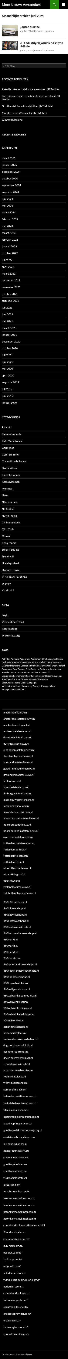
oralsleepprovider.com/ (17, 1313)
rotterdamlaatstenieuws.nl (18, 843)
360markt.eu (10, 945)
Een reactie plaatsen (44, 31)
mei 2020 (7, 368)
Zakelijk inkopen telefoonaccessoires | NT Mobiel (30, 89)
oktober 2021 (10, 294)
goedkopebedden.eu (15, 1164)
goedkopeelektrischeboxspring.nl (22, 1130)
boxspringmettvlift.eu (16, 1150)
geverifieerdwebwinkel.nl (18, 1057)
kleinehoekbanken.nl (15, 1143)
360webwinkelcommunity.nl (20, 995)
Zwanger (36, 686)
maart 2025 (8, 158)
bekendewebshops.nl (15, 1026)
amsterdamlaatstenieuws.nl (19, 718)
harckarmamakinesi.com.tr (19, 1198)
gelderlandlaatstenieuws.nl (19, 768)
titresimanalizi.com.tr (16, 1109)
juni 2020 (7, 361)
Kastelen (6, 672)
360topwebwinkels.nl (16, 983)
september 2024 (11, 185)
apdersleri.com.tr (13, 1286)
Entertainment (58, 665)
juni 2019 (7, 395)
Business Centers (10, 662)
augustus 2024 (10, 192)
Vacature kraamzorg (11, 682)
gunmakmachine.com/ (16, 1334)
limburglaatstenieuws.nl (17, 793)
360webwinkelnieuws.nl (17, 1008)
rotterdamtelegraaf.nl (16, 855)
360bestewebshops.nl (16, 920)
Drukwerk (46, 665)
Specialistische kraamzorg (14, 676)
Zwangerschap (48, 686)
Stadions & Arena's (53, 676)
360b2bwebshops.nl (15, 902)
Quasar (6, 536)
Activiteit (6, 659)
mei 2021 (7, 321)
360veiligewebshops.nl (16, 989)
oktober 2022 (10, 253)
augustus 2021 (10, 300)
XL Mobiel (8, 590)
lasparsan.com (11, 1184)
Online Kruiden (11, 522)
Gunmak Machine (12, 119)
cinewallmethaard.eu (15, 1157)
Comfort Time (10, 454)
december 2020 (11, 341)
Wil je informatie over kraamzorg (17, 686)
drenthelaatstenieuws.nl (17, 737)
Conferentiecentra (52, 662)
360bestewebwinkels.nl (17, 927)
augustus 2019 (10, 382)
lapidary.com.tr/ (12, 1259)
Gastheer (34, 669)
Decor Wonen (10, 468)
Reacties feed (9, 628)
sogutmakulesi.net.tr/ (15, 1306)
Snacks (47, 672)
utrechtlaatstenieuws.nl (17, 868)
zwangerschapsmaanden (13, 689)
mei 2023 (7, 226)
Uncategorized (10, 563)
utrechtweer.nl (12, 880)
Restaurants (16, 672)
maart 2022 (8, 273)
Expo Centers (19, 669)
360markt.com (12, 958)
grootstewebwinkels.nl (16, 1064)
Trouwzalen (42, 679)
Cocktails (39, 662)
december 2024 (11, 171)
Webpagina (32, 682)
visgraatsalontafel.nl (15, 1177)
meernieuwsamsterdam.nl (18, 799)
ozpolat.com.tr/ (12, 1252)
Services (34, 672)
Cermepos (8, 447)
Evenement (7, 669)
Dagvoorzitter (8, 665)
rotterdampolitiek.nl (15, 849)
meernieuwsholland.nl (16, 805)
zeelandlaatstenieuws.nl (17, 886)
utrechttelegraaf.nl (14, 874)
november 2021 (11, 287)
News (5, 495)
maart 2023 (8, 232)
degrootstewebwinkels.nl (18, 1045)
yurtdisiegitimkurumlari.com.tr (21, 1279)
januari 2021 (9, 334)
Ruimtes (26, 672)
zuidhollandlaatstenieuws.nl (19, 893)
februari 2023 (10, 239)
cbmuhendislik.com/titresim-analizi (24, 1225)
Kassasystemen (11, 481)
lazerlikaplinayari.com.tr (17, 1123)
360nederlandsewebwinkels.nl (21, 970)
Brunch (59, 659)
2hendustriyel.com (14, 1232)
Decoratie (25, 665)
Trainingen (7, 679)
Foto (28, 669)
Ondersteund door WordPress (17, 1354)
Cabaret (22, 662)
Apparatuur (25, 659)
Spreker (41, 676)
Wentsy (6, 583)
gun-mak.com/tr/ (13, 1245)
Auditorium (36, 659)
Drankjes (37, 665)
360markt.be (10, 951)
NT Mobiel (8, 508)
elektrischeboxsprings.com (19, 1137)
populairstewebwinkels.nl (18, 1070)
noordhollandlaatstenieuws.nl (20, 830)
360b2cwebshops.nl (15, 914)
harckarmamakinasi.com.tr (19, 1205)
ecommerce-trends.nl (16, 1051)
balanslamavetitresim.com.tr (20, 1096)
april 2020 (8, 375)
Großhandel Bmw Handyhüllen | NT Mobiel (27, 106)
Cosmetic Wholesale (14, 461)
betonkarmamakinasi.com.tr (19, 1218)
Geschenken (55, 669)
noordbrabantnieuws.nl (17, 824)
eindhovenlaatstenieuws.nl (19, 749)
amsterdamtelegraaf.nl (16, 724)
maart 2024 (8, 212)
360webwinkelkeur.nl (16, 1001)
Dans (17, 665)
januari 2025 (9, 164)
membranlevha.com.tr (16, 1191)
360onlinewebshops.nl (16, 976)
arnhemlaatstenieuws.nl (17, 731)
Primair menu (63, 4)
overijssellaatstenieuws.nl (18, 837)
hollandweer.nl (12, 781)
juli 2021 (7, 307)
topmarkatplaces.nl (14, 1076)
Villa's (23, 682)
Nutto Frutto (9, 515)
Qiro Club (8, 529)
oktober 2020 (10, 348)
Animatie (15, 659)
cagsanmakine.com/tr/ (16, 1238)
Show (41, 672)
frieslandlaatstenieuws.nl (18, 762)
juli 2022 (7, 260)
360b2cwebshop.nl (14, 908)
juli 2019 (7, 389)
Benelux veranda (11, 434)
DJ (31, 665)
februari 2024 (10, 219)
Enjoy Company (11, 474)
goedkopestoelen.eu (15, 1171)
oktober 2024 (10, 178)
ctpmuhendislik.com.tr (16, 1293)
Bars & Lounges (49, 659)
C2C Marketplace (12, 440)
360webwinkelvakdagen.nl (18, 1014)
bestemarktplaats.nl (14, 1032)
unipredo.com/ (12, 1266)
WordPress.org (11, 635)
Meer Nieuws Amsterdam (21, 4)
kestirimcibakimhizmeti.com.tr (21, 1116)
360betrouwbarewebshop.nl (20, 933)
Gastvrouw (44, 669)
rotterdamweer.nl (13, 861)
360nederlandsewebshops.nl (20, 964)
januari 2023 (9, 246)
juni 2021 (7, 314)
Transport (16, 679)
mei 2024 (7, 205)
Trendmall (8, 556)
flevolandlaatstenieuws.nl (18, 756)
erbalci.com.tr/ (12, 1320)
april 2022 (8, 266)
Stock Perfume (10, 549)
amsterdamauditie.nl (15, 712)
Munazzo (7, 488)
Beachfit (7, 427)
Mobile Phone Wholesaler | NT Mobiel (24, 113)
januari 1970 (9, 402)
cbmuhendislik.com (14, 1089)
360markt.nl (10, 939)
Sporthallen (31, 676)
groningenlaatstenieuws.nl (18, 774)
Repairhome (9, 542)
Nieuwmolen (9, 502)
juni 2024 (7, 198)
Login (5, 615)
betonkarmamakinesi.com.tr (19, 1211)
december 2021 (11, 280)
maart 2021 (8, 327)
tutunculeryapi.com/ (15, 1300)
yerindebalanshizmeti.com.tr (20, 1103)
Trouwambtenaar (29, 679)
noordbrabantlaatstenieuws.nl (21, 818)
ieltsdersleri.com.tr (14, 1272)
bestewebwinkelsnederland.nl (20, 1039)
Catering (30, 662)
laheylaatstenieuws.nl (16, 787)
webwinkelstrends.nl (15, 1082)
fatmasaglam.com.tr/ (15, 1327)
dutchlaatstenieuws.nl (16, 743)
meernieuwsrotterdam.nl (18, 812)
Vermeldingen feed (13, 621)
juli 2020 (7, 355)
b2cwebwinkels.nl (13, 1020)
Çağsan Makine (30, 26)
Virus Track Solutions (14, 576)
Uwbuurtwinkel (11, 570)
